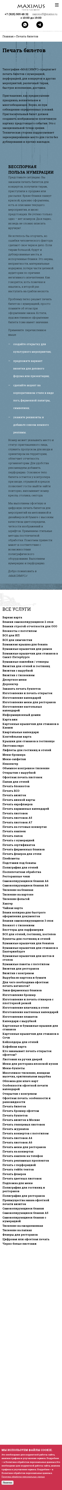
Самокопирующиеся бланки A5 (25, 1213)
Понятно (7, 1482)
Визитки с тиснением (18, 675)
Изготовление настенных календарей (30, 1012)
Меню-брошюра (13, 755)
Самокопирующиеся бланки (23, 1208)
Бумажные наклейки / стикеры (25, 662)
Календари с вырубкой (19, 1021)
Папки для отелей (15, 782)
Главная (8, 36)
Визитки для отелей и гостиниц (26, 666)
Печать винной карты (18, 800)
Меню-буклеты (13, 1068)
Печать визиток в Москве (21, 1120)
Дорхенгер (10, 684)
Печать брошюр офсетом (20, 1111)
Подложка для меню (17, 1183)
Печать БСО (11, 791)
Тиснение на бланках (17, 890)
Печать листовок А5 (17, 818)
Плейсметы (11, 858)
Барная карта (12, 617)
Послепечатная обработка (21, 872)
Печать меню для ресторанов (24, 1147)
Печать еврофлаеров (17, 804)
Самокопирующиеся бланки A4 (25, 881)
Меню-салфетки (14, 759)
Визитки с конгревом (18, 973)
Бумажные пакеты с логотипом (25, 964)
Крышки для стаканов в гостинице (28, 741)
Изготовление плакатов (20, 1016)
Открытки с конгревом (19, 1094)
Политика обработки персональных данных (23, 1477)
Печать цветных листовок (22, 1178)
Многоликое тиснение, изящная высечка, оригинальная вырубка (26, 1074)
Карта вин (10, 719)
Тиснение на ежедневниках (22, 1226)
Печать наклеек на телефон (22, 1156)
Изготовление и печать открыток (27, 693)
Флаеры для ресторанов (20, 1234)
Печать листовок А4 (17, 1138)
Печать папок (12, 836)
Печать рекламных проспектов (25, 1160)
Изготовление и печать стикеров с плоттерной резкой (27, 1001)
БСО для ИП (11, 635)
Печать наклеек (14, 831)
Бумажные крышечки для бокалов (28, 943)
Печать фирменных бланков (23, 849)
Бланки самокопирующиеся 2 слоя (28, 622)
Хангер (7, 903)
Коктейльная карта (16, 736)
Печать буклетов (15, 1115)
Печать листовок (15, 813)
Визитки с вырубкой (17, 670)
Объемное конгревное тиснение (25, 768)
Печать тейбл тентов (18, 1169)
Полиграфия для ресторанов (23, 1196)
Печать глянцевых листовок (23, 1124)
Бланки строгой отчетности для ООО (29, 626)
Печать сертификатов (18, 845)
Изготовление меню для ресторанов (29, 702)
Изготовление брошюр (19, 995)
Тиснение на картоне (17, 894)
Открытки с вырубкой (19, 772)
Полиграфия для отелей (20, 867)
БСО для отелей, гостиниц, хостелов (29, 934)
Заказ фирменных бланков (22, 990)
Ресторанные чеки (16, 876)
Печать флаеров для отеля (21, 854)
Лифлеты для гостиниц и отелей (26, 750)
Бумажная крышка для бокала (24, 644)
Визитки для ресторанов (20, 968)
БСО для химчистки (17, 640)
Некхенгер (10, 764)
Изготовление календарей (21, 698)
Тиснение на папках (17, 1230)
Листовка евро (13, 745)
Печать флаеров (14, 1174)
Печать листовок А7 (17, 822)
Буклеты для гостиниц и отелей (26, 939)
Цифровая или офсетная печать (25, 1239)
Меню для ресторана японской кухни (30, 1064)
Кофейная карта (14, 1046)
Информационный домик (21, 715)
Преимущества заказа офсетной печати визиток (25, 1202)
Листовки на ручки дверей (22, 1059)
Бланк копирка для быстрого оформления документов (24, 914)
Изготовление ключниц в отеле (25, 1007)
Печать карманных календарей (25, 809)
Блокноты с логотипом (19, 631)
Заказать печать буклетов (21, 689)
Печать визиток (14, 795)
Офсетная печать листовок (22, 777)
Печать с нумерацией (18, 840)
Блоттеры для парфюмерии (22, 930)
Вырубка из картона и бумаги (24, 977)
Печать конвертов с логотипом (25, 1133)
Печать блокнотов (16, 786)
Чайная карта (12, 908)
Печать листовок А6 (17, 1142)
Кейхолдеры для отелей (20, 1042)
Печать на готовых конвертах (24, 827)
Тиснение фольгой (16, 899)
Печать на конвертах (18, 1151)
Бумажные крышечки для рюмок (27, 649)
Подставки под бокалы (19, 863)
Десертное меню (14, 679)
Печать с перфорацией (19, 1165)
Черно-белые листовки (19, 1244)
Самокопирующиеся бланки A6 (25, 885)
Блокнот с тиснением (18, 925)
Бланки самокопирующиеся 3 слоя (27, 920)
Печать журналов (15, 1129)
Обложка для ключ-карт (20, 1081)
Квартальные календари (20, 732)
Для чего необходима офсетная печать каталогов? (25, 984)
